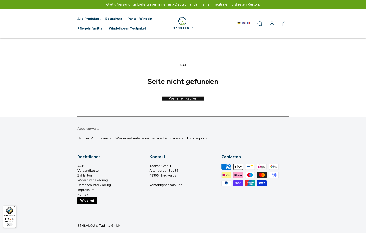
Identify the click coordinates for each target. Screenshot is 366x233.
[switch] (9, 224)
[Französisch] (248, 24)
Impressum (85, 190)
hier (166, 138)
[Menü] (14, 207)
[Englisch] (244, 24)
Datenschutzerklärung (94, 185)
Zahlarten (84, 175)
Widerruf (87, 200)
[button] (91, 19)
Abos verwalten (89, 128)
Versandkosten (89, 170)
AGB (80, 166)
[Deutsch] (239, 24)
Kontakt (83, 194)
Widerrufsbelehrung (92, 180)
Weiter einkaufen (183, 98)
